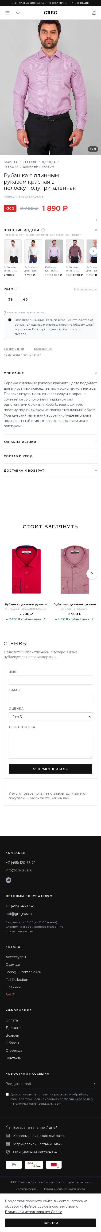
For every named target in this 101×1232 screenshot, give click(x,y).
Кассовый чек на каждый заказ (39, 1136)
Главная (11, 162)
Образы (12, 1043)
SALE (10, 995)
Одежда (49, 162)
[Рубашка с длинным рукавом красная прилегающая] (26, 569)
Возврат (12, 1035)
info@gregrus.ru (19, 870)
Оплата (12, 1020)
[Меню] (7, 13)
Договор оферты (26, 1189)
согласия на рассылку (76, 1099)
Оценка (16, 708)
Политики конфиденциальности (37, 1103)
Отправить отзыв (50, 769)
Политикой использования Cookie (33, 1212)
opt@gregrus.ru (19, 914)
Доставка (14, 1028)
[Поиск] (18, 13)
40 (25, 299)
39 (10, 299)
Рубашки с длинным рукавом (29, 166)
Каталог (30, 162)
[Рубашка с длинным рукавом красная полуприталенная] (74, 569)
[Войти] (94, 12)
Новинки (13, 987)
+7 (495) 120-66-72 (20, 863)
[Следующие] (93, 251)
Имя (13, 671)
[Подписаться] (93, 1083)
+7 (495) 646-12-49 (20, 906)
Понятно (50, 1222)
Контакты (14, 1058)
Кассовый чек (43, 348)
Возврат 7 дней (14, 348)
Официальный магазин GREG (37, 1152)
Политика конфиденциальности (64, 1189)
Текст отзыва (22, 727)
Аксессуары (16, 957)
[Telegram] (8, 880)
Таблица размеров (85, 289)
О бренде (14, 1050)
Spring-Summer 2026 (23, 972)
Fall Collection (17, 980)
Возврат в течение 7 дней (35, 1127)
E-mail (15, 690)
